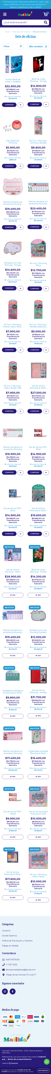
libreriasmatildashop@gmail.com (21, 970)
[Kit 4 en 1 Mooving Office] (46, 288)
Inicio (7, 32)
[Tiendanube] (10, 1064)
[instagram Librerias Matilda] (5, 991)
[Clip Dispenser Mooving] (21, 166)
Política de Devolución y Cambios (17, 941)
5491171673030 (13, 959)
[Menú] (5, 14)
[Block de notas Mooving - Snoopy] (46, 104)
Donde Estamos (9, 935)
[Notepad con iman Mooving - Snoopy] (21, 288)
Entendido (43, 1070)
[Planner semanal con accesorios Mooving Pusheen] (21, 472)
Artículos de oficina (21, 32)
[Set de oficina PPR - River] (46, 472)
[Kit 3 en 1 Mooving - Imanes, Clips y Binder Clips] (21, 350)
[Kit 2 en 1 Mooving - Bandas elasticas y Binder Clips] (46, 350)
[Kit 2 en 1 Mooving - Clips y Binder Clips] (21, 411)
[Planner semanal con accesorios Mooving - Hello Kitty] (21, 227)
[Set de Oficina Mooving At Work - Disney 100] (46, 534)
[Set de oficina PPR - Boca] (21, 534)
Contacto (6, 930)
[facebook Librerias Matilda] (13, 991)
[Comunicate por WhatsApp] (47, 1062)
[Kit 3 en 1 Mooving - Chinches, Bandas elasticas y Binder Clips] (46, 166)
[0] (45, 15)
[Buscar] (46, 22)
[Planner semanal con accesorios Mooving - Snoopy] (46, 227)
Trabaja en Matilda (10, 946)
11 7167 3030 (11, 964)
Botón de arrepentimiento (20, 1059)
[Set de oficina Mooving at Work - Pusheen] (46, 411)
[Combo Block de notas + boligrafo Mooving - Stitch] (21, 105)
